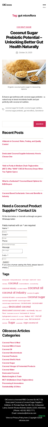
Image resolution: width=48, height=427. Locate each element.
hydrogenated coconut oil (10, 316)
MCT (32, 316)
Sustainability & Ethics (11, 387)
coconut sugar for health (14, 108)
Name (5, 228)
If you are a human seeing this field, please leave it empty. (22, 266)
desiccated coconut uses (14, 310)
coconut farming (34, 283)
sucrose (4, 323)
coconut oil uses (8, 297)
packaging (13, 319)
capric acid (33, 280)
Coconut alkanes (24, 284)
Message (5, 247)
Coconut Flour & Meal (11, 343)
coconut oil (35, 288)
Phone (4, 241)
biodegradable (5, 279)
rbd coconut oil (34, 319)
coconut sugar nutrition (33, 108)
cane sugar (25, 280)
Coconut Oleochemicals (12, 353)
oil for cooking (5, 319)
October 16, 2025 (25, 53)
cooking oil (5, 307)
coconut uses (26, 303)
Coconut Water (8, 370)
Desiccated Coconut (10, 373)
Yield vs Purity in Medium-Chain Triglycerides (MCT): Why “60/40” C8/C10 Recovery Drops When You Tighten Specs (22, 169)
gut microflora (29, 111)
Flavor (4, 313)
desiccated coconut (20, 306)
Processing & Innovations (13, 383)
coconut (13, 283)
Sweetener (39, 111)
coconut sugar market (24, 300)
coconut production (21, 297)
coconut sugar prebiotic (14, 111)
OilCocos (7, 5)
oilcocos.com (24, 420)
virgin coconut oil (30, 323)
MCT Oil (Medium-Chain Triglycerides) (17, 380)
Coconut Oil (7, 349)
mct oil (38, 316)
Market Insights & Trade (12, 376)
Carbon (39, 279)
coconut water (37, 303)
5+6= (5, 255)
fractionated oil (24, 313)
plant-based (20, 319)
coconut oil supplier (33, 293)
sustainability (19, 323)
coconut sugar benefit (9, 300)
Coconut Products (9, 356)
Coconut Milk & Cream (11, 346)
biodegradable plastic (15, 279)
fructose (32, 313)
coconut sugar (36, 297)
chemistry (4, 283)
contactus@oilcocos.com (26, 413)
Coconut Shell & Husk (11, 360)
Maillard (27, 316)
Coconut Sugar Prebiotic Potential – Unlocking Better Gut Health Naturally (24, 39)
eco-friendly (31, 310)
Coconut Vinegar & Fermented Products (18, 366)
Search (39, 124)
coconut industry (9, 288)
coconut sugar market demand (11, 303)
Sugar (11, 322)
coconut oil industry (14, 292)
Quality (26, 319)
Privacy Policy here (20, 418)
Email (5, 234)
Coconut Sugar (24, 27)
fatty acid (38, 310)
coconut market (22, 288)
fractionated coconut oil (13, 313)
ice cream (21, 316)
